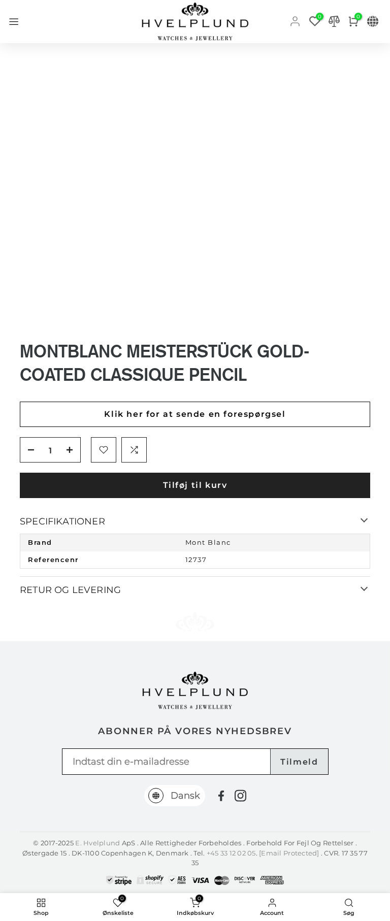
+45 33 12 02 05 (231, 853)
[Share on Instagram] (240, 795)
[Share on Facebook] (221, 796)
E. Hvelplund (97, 843)
